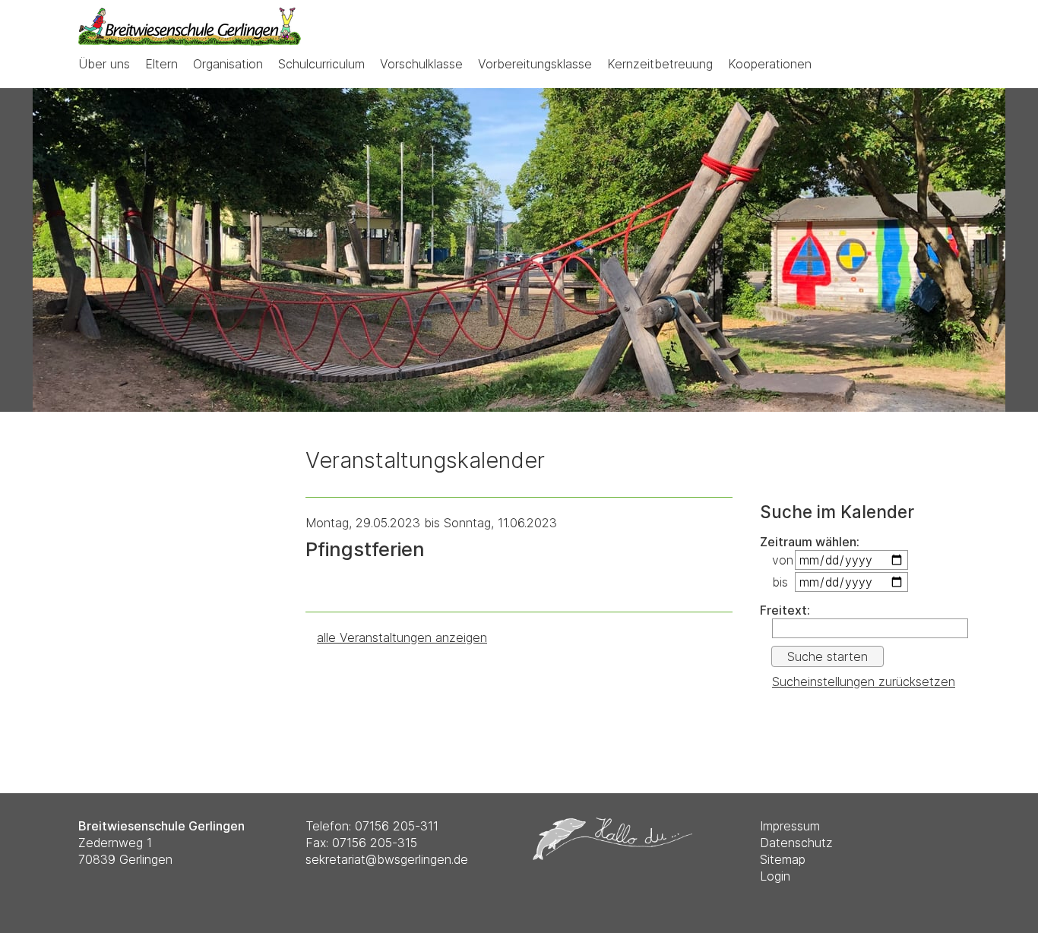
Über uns (104, 63)
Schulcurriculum (321, 63)
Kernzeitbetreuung (660, 63)
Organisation (228, 63)
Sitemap (782, 859)
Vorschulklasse (421, 63)
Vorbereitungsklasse (535, 63)
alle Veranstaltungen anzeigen (402, 637)
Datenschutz (796, 842)
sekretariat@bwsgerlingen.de (386, 859)
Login (775, 876)
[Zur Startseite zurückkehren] (189, 16)
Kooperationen (770, 63)
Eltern (161, 63)
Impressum (790, 825)
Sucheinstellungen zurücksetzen (863, 681)
